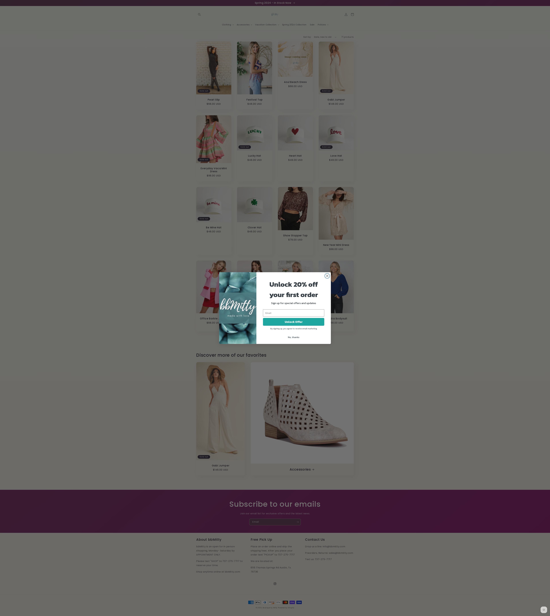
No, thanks (293, 337)
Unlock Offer (294, 322)
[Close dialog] (327, 275)
